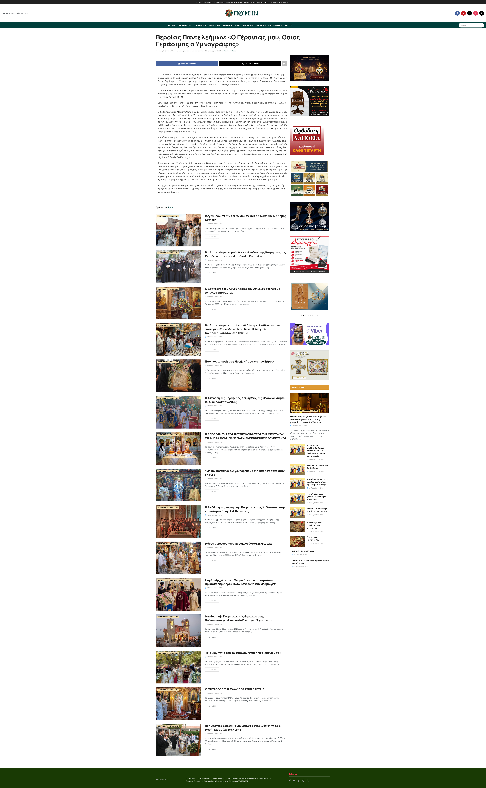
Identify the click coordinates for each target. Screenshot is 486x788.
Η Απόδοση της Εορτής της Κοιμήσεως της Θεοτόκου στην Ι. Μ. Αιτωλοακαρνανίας (245, 400)
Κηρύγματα (230, 2)
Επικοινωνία (204, 778)
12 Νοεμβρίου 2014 (300, 554)
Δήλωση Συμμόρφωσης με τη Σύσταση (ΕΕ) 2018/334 (226, 781)
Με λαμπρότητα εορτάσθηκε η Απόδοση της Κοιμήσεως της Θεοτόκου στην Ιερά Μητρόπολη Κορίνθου (245, 254)
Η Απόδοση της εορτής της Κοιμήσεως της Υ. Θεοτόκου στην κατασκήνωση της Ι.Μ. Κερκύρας (245, 509)
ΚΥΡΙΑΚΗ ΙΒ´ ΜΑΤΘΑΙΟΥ (303, 551)
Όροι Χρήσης (219, 778)
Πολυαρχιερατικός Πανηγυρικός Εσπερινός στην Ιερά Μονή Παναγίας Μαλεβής (243, 727)
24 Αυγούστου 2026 (214, 223)
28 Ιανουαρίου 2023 (213, 51)
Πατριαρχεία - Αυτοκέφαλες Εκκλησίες (174, 580)
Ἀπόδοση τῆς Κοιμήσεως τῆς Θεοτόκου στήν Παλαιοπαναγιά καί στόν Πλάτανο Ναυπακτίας (239, 618)
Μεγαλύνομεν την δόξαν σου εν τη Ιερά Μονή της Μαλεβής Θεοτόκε (245, 218)
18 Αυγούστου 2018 (315, 531)
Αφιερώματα (275, 2)
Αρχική (198, 2)
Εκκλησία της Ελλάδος (167, 51)
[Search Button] (481, 25)
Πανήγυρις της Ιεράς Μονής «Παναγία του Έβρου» (240, 361)
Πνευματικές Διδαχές (259, 2)
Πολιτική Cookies (193, 781)
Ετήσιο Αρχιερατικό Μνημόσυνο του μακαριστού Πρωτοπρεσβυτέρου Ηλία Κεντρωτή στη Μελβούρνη (240, 582)
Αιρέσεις (286, 2)
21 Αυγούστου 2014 (300, 566)
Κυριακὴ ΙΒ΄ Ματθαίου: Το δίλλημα (318, 466)
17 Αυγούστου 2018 (315, 543)
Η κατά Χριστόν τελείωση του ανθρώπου (314, 525)
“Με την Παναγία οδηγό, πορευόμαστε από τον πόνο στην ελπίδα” (245, 473)
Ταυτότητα (190, 778)
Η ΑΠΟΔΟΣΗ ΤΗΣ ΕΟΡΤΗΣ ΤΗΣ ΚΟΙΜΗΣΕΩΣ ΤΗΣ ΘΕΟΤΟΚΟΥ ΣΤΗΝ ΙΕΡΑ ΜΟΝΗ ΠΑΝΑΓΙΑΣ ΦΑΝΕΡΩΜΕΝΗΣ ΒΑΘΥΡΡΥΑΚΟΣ (245, 436)
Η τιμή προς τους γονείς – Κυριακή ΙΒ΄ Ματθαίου (317, 497)
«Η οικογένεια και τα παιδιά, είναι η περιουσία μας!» (243, 653)
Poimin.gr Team (230, 51)
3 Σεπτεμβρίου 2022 (299, 425)
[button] (301, 315)
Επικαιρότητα (208, 2)
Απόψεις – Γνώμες (243, 2)
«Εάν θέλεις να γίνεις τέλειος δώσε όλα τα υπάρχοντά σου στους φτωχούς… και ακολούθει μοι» (308, 419)
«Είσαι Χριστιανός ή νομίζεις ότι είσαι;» (317, 510)
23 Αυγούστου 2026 (214, 337)
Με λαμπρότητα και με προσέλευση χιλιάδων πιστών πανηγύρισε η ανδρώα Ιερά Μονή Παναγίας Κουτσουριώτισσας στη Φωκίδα (242, 329)
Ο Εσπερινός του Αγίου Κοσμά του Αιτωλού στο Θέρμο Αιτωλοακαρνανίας (242, 291)
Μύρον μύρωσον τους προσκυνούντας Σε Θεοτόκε (238, 543)
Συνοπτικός (220, 2)
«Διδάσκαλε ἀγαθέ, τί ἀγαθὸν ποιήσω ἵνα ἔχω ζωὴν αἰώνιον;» (317, 482)
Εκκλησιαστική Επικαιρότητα (191, 51)
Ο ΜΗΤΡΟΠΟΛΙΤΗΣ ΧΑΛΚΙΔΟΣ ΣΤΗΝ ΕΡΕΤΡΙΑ (234, 689)
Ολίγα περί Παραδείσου (313, 538)
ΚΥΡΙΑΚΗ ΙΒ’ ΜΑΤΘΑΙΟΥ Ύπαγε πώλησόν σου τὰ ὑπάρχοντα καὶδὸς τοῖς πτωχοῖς (316, 450)
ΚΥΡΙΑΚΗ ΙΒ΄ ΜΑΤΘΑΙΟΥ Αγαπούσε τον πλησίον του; (310, 562)
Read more (211, 236)
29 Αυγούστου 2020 (315, 488)
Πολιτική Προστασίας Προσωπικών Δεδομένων (248, 778)
